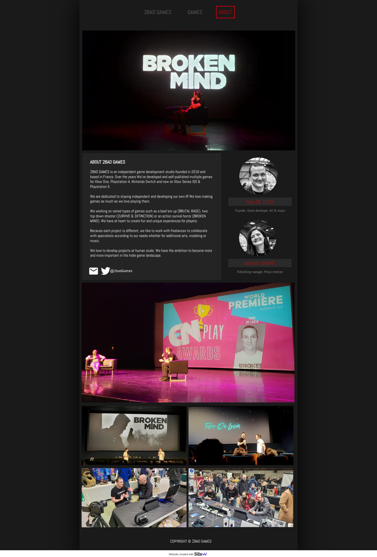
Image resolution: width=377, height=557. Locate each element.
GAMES (195, 12)
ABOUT (225, 12)
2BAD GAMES (157, 12)
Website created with (181, 554)
